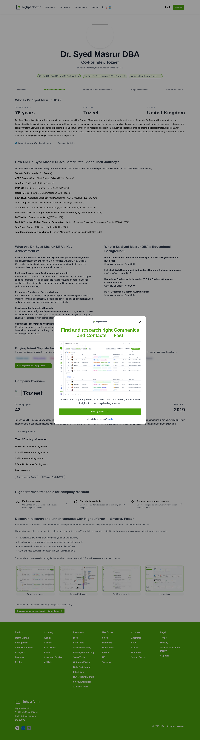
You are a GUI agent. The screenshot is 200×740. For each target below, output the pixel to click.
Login (110, 419)
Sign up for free (98, 412)
